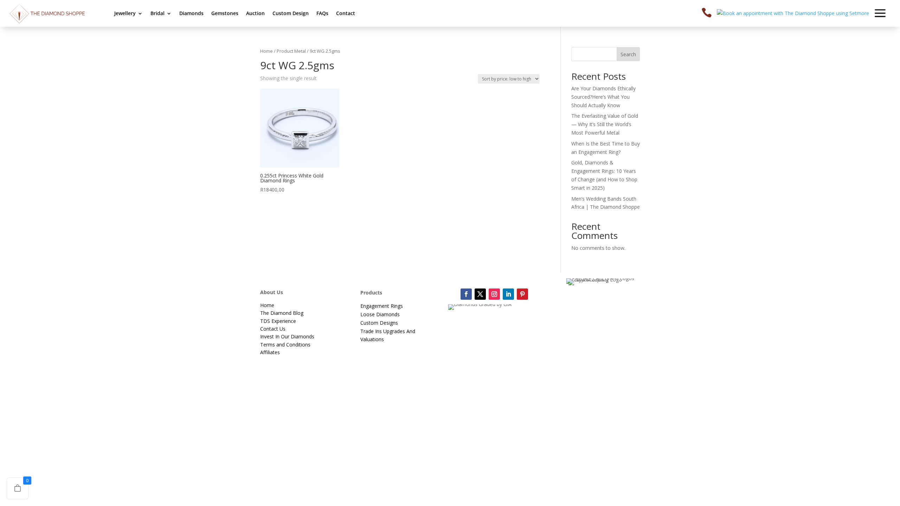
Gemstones (224, 13)
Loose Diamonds (380, 314)
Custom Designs (379, 322)
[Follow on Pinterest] (522, 294)
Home (266, 51)
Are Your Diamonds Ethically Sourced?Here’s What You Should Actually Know (603, 97)
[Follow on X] (480, 294)
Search (628, 54)
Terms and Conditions (285, 344)
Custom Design (290, 13)
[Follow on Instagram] (494, 294)
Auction (255, 13)
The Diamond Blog (281, 313)
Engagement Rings (381, 306)
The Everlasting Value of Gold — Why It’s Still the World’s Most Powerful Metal (604, 124)
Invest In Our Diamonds (287, 336)
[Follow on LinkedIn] (508, 294)
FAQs (322, 13)
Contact (345, 13)
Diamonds (191, 13)
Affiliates (270, 352)
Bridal (157, 13)
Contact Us (272, 328)
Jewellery (125, 13)
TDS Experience (278, 321)
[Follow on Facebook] (466, 294)
